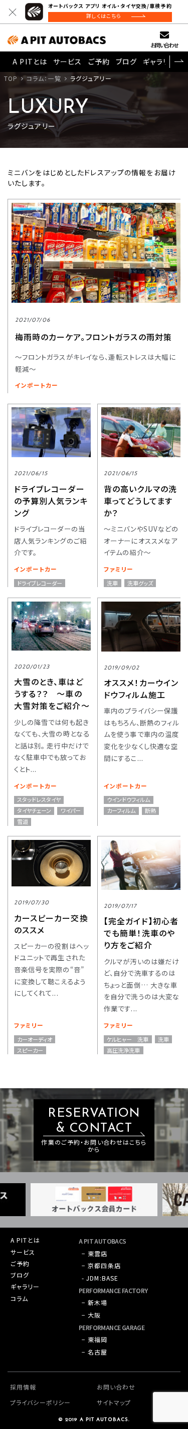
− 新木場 (95, 1302)
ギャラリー (159, 61)
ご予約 (99, 61)
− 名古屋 (95, 1352)
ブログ (126, 61)
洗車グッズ (140, 583)
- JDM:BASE (100, 1278)
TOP (11, 78)
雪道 (22, 821)
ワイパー (71, 810)
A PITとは (30, 61)
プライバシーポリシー (40, 1402)
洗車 (112, 583)
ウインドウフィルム (128, 799)
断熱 (150, 810)
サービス (67, 61)
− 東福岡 (95, 1339)
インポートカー (37, 385)
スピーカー (30, 1050)
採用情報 (23, 1387)
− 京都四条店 (101, 1265)
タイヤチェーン (34, 810)
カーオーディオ (34, 1039)
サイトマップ (114, 1402)
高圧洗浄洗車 (123, 1050)
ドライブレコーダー (39, 583)
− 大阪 (91, 1315)
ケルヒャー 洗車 (127, 1039)
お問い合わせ (164, 45)
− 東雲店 (95, 1253)
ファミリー (119, 569)
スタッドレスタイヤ (39, 799)
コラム (19, 1298)
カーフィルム (121, 810)
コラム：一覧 (44, 78)
